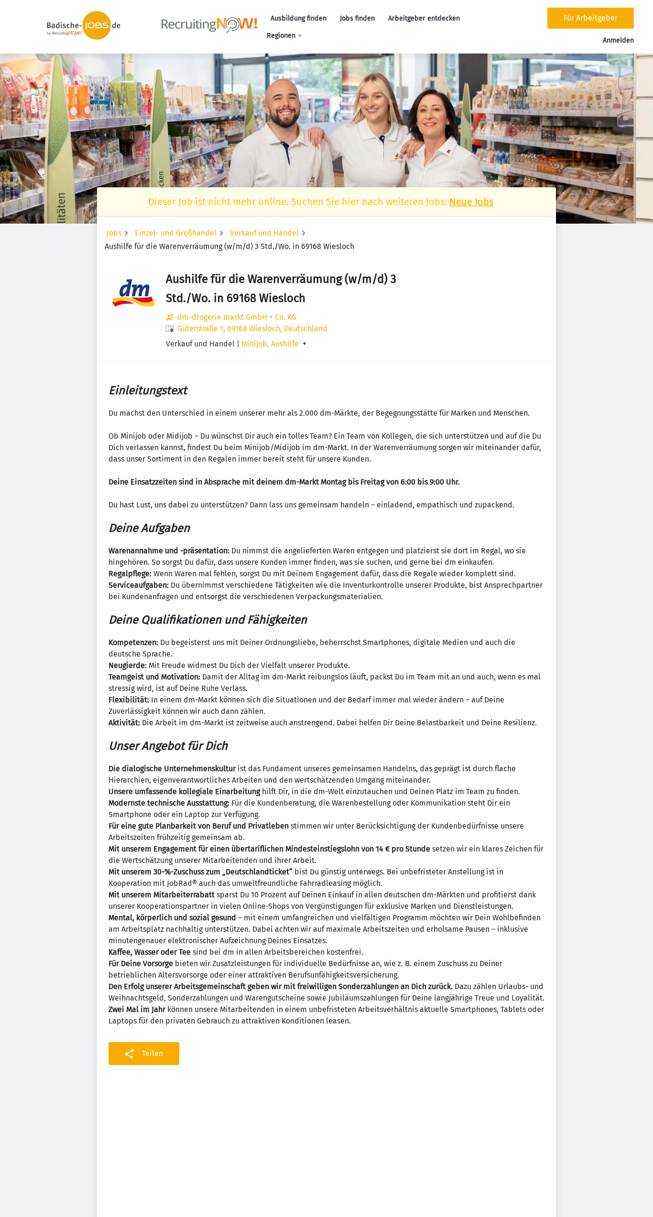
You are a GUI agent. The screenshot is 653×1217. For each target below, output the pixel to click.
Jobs (114, 232)
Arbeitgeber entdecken (424, 18)
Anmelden (618, 40)
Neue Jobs (471, 201)
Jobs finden (357, 18)
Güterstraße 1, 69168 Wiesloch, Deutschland (252, 328)
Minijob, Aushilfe (270, 344)
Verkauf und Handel (264, 232)
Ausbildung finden (298, 18)
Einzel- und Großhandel (176, 232)
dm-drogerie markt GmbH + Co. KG (236, 317)
